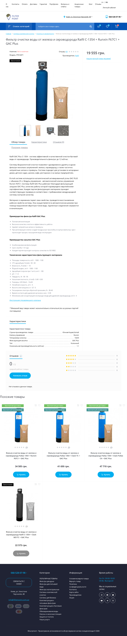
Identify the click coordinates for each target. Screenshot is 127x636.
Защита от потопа (47, 617)
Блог (91, 4)
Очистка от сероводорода (45, 34)
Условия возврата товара (79, 578)
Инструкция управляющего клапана (25, 300)
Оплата (24, 4)
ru (107, 2)
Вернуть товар (75, 581)
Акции (71, 598)
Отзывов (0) (58, 142)
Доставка (33, 4)
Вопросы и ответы (65, 5)
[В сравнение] (36, 405)
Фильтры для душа (47, 581)
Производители (75, 595)
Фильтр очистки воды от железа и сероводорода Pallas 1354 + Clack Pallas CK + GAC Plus (105, 456)
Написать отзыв (20, 375)
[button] (78, 17)
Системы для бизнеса (48, 598)
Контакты (15, 4)
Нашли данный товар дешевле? (98, 58)
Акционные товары (79, 5)
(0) (67, 51)
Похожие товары (19, 147)
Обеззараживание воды (49, 611)
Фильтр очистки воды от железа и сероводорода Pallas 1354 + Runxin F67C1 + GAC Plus (21, 456)
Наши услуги (45, 619)
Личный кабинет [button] (109, 7)
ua (103, 2)
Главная (8, 34)
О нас (7, 5)
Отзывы (98, 4)
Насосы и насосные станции (50, 614)
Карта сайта (73, 592)
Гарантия (43, 4)
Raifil (77, 55)
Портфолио (53, 4)
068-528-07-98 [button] (18, 572)
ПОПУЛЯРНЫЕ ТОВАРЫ (48, 578)
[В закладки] (39, 405)
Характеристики (39, 142)
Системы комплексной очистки (23, 34)
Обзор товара (18, 142)
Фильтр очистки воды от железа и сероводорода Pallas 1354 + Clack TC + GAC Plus (63, 456)
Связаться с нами (19, 582)
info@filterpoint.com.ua (19, 600)
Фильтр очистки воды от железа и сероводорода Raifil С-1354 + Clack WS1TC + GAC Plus (21, 534)
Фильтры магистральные (49, 589)
